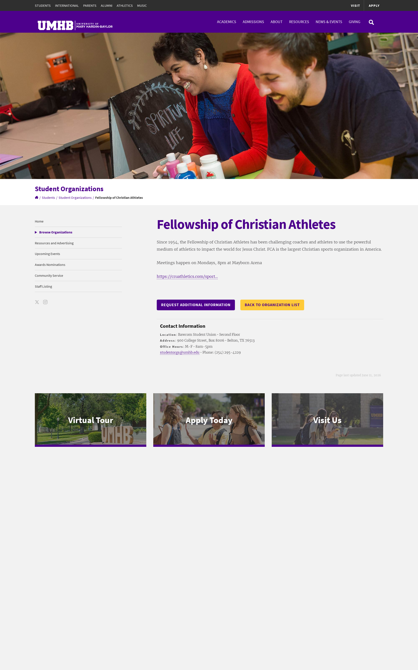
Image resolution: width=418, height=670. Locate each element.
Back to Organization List (272, 304)
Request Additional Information (196, 304)
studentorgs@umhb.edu (179, 352)
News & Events (329, 21)
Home (39, 221)
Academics (226, 21)
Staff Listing (43, 286)
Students (43, 5)
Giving (354, 21)
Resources (299, 21)
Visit (355, 5)
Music (142, 5)
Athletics (125, 5)
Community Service (49, 275)
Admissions (253, 21)
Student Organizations (75, 197)
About (277, 21)
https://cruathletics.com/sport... (187, 276)
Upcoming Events (47, 253)
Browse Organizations (55, 232)
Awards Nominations (50, 264)
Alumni (106, 5)
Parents (89, 5)
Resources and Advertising (54, 243)
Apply (374, 5)
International (67, 5)
